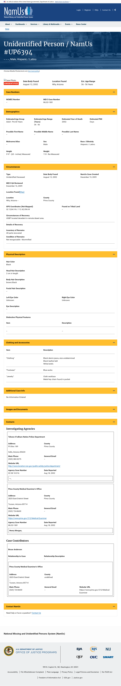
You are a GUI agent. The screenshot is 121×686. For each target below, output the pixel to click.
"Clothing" (10, 358)
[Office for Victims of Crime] (94, 657)
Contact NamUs (13, 606)
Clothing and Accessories (18, 342)
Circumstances (13, 167)
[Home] (18, 12)
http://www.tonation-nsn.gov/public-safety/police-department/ (34, 466)
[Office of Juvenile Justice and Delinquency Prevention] (79, 658)
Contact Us (106, 10)
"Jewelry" (10, 376)
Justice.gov (77, 678)
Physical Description (15, 254)
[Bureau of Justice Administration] (79, 648)
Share (116, 10)
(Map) (21, 192)
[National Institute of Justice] (108, 648)
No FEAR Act (107, 672)
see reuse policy (33, 71)
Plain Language (53, 672)
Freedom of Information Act (50, 678)
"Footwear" (10, 370)
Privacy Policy (67, 672)
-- (6, 331)
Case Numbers (12, 92)
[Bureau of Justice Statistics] (94, 651)
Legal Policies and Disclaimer (87, 672)
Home (7, 29)
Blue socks (47, 370)
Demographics (12, 111)
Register (87, 10)
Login (79, 10)
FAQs (96, 10)
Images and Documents (17, 409)
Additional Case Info (15, 391)
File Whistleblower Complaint (32, 672)
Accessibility (13, 672)
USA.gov (67, 678)
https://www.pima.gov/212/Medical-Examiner (27, 518)
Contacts (10, 422)
